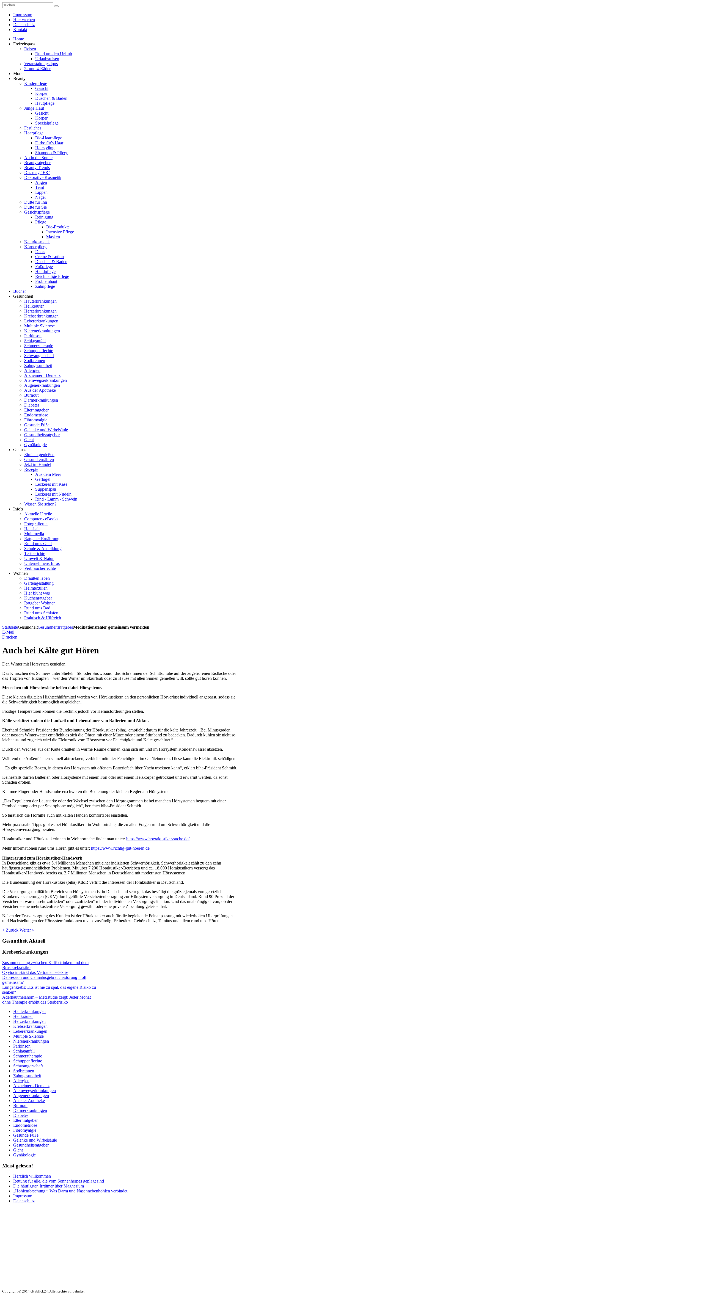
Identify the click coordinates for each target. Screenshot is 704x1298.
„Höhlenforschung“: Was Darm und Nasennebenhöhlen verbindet (70, 1191)
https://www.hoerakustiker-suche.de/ (157, 838)
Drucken (9, 637)
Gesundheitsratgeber (55, 627)
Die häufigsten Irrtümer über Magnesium (48, 1186)
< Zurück (10, 930)
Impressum (22, 1196)
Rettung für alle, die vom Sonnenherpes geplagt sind (58, 1181)
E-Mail (8, 632)
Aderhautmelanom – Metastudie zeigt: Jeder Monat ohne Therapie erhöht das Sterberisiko (46, 999)
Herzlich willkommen (32, 1176)
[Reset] (56, 6)
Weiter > (27, 930)
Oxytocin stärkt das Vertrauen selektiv (35, 972)
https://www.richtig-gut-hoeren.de (120, 848)
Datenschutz (24, 1200)
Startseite (10, 627)
